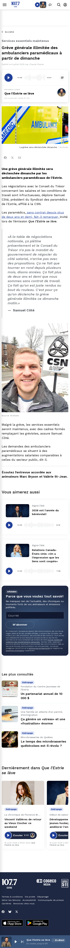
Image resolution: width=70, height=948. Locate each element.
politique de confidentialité (39, 648)
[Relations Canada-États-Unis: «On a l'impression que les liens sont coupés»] (17, 550)
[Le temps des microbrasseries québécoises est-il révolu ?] (10, 739)
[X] (16, 911)
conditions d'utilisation (15, 650)
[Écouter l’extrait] (8, 78)
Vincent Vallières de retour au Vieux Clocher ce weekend (22, 823)
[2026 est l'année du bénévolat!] (17, 510)
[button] (15, 941)
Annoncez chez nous (23, 903)
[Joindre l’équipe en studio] (50, 4)
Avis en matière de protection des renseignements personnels (34, 641)
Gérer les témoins (11, 900)
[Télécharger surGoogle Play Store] (37, 923)
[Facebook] (5, 157)
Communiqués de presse (51, 900)
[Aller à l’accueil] (15, 6)
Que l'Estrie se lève (19, 93)
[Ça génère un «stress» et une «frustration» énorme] (10, 714)
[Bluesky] (9, 911)
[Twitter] (12, 157)
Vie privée (30, 897)
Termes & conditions (12, 897)
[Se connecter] (65, 4)
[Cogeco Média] (46, 884)
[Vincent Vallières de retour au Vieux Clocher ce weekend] (23, 793)
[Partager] (62, 77)
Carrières (6, 903)
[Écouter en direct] (37, 4)
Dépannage (43, 897)
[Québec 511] (65, 886)
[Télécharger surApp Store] (12, 923)
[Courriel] (19, 157)
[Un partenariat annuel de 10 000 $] (10, 689)
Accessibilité (29, 900)
